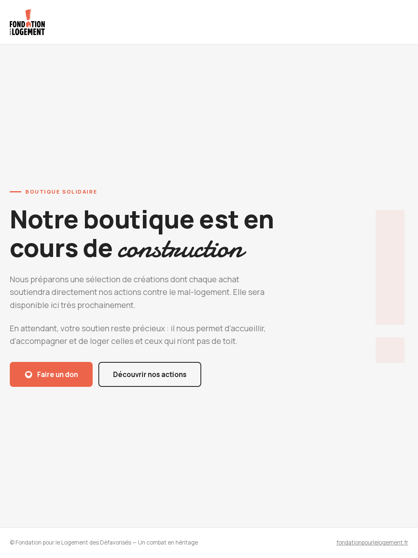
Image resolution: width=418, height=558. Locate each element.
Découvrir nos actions (150, 374)
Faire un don (57, 374)
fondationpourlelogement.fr (372, 542)
